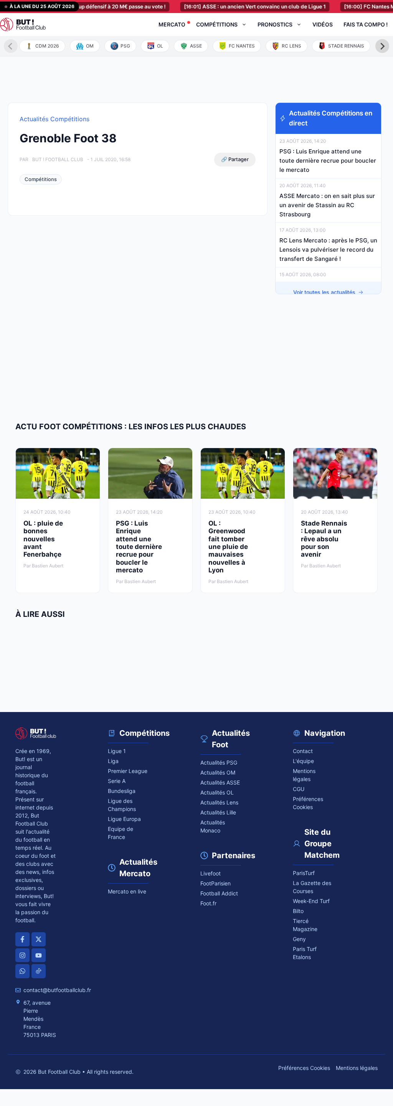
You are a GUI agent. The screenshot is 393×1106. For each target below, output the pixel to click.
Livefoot (210, 873)
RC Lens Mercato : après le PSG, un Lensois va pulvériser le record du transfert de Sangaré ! (328, 249)
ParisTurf (304, 873)
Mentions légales (304, 775)
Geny (299, 939)
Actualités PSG (218, 762)
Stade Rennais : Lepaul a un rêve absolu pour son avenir (324, 539)
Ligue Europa (124, 819)
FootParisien (215, 883)
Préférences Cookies (304, 1068)
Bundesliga (121, 791)
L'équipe (303, 761)
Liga (113, 761)
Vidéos (322, 24)
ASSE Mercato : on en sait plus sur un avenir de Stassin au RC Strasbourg (327, 205)
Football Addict (219, 893)
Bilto (298, 911)
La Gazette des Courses (312, 887)
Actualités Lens (219, 802)
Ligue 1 (117, 751)
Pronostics (275, 24)
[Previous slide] (11, 46)
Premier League (127, 771)
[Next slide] (382, 46)
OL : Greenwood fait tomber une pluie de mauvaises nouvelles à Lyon (228, 546)
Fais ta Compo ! (365, 24)
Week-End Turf (311, 901)
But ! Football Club (57, 159)
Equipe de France (120, 833)
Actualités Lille (218, 812)
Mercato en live (127, 891)
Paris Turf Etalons (305, 953)
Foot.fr (208, 903)
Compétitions (217, 24)
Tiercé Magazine (305, 925)
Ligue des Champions (122, 805)
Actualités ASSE (220, 782)
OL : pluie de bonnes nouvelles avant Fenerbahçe (43, 539)
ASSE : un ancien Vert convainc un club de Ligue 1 (242, 6)
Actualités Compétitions (54, 119)
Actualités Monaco (212, 826)
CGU (298, 789)
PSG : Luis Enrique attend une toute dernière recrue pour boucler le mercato (327, 160)
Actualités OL (217, 792)
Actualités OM (217, 772)
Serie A (116, 781)
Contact (303, 751)
